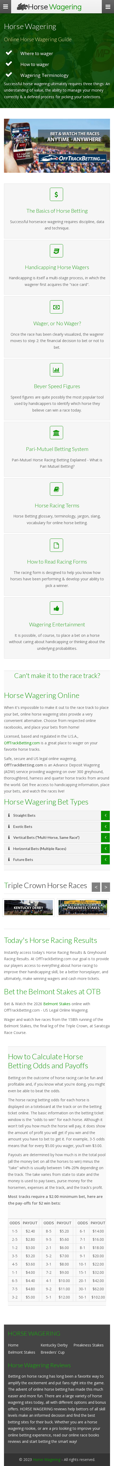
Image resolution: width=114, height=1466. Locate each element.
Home (13, 1345)
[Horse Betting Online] (57, 146)
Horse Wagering (46, 1459)
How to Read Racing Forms (57, 562)
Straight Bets (24, 815)
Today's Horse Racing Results (50, 940)
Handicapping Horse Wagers (57, 267)
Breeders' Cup (53, 1352)
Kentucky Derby (54, 1345)
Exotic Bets (22, 826)
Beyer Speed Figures (57, 386)
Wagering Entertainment (57, 624)
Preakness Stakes (88, 1345)
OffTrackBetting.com (22, 742)
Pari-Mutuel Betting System (57, 449)
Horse (55, 6)
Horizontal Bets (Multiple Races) (39, 848)
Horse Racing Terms (57, 505)
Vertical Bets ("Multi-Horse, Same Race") (46, 837)
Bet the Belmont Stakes (40, 991)
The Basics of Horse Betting (57, 211)
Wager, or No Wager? (57, 323)
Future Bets (22, 859)
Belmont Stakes (57, 1003)
